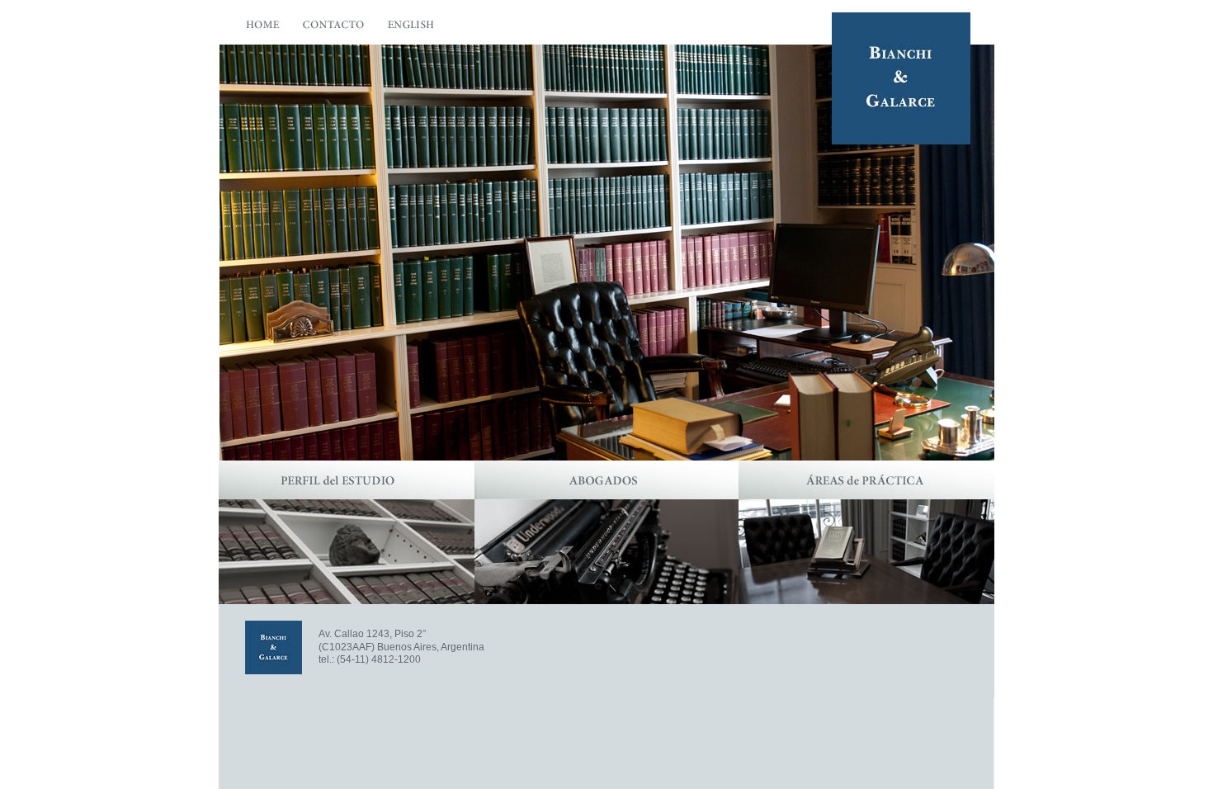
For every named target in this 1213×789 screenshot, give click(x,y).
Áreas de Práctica (866, 532)
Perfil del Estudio (346, 532)
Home (263, 28)
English (412, 28)
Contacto (334, 28)
